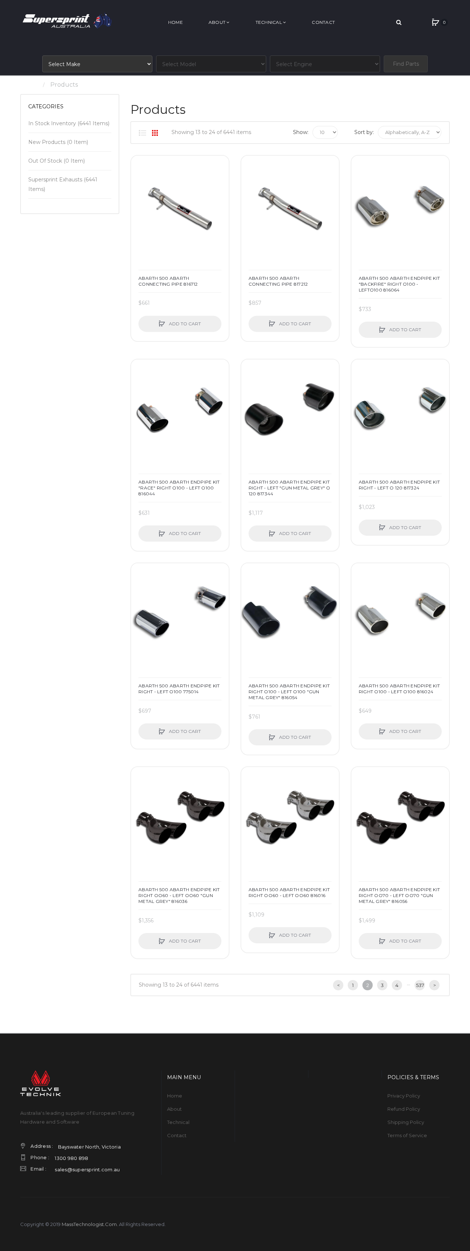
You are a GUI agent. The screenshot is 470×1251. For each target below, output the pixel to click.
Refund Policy (403, 1109)
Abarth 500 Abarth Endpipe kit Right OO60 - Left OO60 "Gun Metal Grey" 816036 (179, 895)
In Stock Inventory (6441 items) (68, 123)
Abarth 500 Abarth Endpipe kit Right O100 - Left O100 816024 (399, 688)
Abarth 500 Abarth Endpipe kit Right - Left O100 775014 (179, 688)
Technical (178, 1122)
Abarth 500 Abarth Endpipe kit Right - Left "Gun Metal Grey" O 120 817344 (289, 487)
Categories (46, 106)
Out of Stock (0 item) (56, 161)
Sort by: (364, 132)
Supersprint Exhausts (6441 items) (62, 184)
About (174, 1109)
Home (29, 84)
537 (420, 985)
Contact (177, 1135)
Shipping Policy (405, 1122)
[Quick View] (140, 192)
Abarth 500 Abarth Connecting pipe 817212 (278, 281)
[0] (435, 22)
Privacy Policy (403, 1096)
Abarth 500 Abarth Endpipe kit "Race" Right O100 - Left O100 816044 (179, 487)
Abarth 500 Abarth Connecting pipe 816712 (168, 281)
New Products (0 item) (58, 142)
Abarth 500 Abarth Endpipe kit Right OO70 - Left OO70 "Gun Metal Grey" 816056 (399, 895)
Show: (300, 132)
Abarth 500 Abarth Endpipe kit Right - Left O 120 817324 (399, 485)
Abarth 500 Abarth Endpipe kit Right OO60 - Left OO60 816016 (289, 892)
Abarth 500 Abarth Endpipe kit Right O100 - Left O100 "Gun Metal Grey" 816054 (289, 691)
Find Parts (406, 64)
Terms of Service (407, 1135)
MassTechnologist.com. (90, 1224)
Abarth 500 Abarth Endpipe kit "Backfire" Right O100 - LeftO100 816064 (399, 284)
